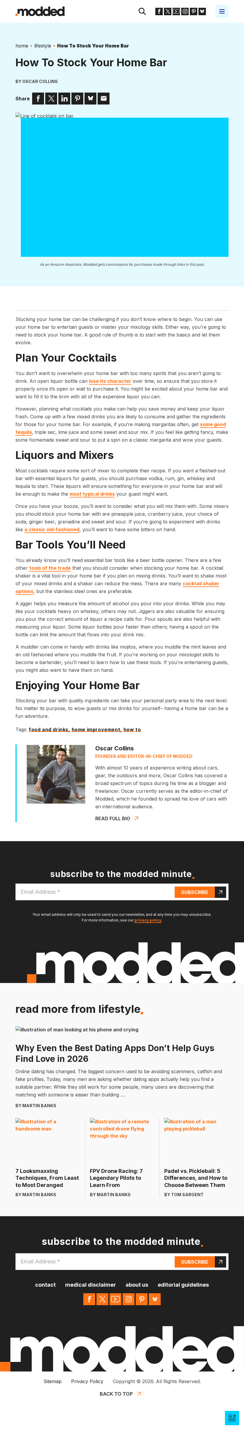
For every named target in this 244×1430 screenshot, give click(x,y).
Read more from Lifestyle (77, 1009)
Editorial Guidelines (183, 1285)
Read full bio (112, 818)
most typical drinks (92, 494)
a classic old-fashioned (51, 529)
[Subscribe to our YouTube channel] (176, 11)
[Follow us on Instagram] (185, 11)
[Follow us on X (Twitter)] (167, 11)
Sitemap (52, 1381)
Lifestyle (42, 46)
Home (21, 46)
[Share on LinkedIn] (64, 99)
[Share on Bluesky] (90, 99)
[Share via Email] (104, 99)
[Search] (142, 11)
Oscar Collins (40, 81)
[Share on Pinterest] (77, 99)
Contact (45, 1285)
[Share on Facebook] (38, 99)
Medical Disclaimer (90, 1285)
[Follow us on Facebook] (159, 11)
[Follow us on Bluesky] (202, 11)
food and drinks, (49, 730)
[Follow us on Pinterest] (193, 11)
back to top (116, 1394)
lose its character (110, 381)
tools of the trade (50, 568)
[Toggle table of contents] (232, 1418)
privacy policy (147, 920)
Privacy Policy (87, 1381)
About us (137, 1285)
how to (132, 730)
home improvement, (97, 730)
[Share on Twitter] (51, 99)
